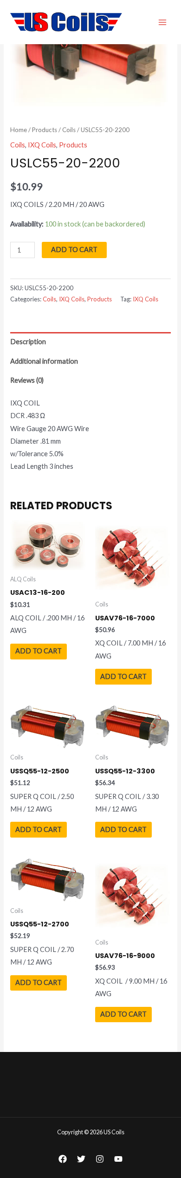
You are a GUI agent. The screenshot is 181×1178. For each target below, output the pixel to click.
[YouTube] (118, 1159)
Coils (69, 129)
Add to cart (74, 249)
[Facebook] (62, 1159)
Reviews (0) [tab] (27, 380)
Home (18, 129)
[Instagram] (100, 1159)
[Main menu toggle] (162, 22)
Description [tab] (28, 342)
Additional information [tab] (44, 361)
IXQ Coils (42, 145)
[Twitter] (81, 1159)
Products (44, 129)
